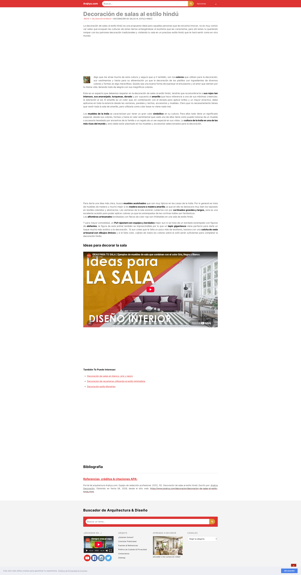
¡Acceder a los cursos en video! (166, 557)
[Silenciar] (107, 550)
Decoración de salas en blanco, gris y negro (110, 376)
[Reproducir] (87, 550)
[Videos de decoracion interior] (87, 558)
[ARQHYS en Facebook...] (94, 558)
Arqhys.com (90, 3)
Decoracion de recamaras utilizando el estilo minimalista (116, 381)
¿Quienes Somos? (126, 537)
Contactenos (123, 554)
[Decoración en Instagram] (101, 558)
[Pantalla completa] (110, 550)
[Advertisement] (150, 56)
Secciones (201, 3)
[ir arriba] (293, 566)
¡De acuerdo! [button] (289, 571)
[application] (99, 544)
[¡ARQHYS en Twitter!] (108, 558)
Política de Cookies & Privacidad (132, 549)
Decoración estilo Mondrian (101, 386)
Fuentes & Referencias (128, 545)
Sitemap (121, 558)
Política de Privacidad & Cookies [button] (72, 571)
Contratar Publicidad (127, 541)
